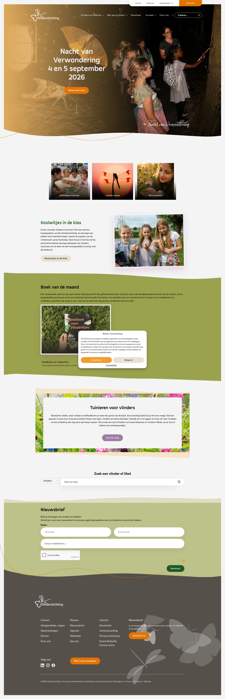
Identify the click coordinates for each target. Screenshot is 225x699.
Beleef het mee (76, 90)
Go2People (89, 681)
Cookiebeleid (111, 365)
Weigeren (128, 360)
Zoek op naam (71, 482)
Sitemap (147, 681)
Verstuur (175, 568)
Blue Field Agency (116, 681)
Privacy (128, 681)
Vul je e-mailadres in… (56, 543)
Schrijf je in (139, 635)
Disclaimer (137, 681)
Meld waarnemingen (85, 661)
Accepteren (96, 360)
